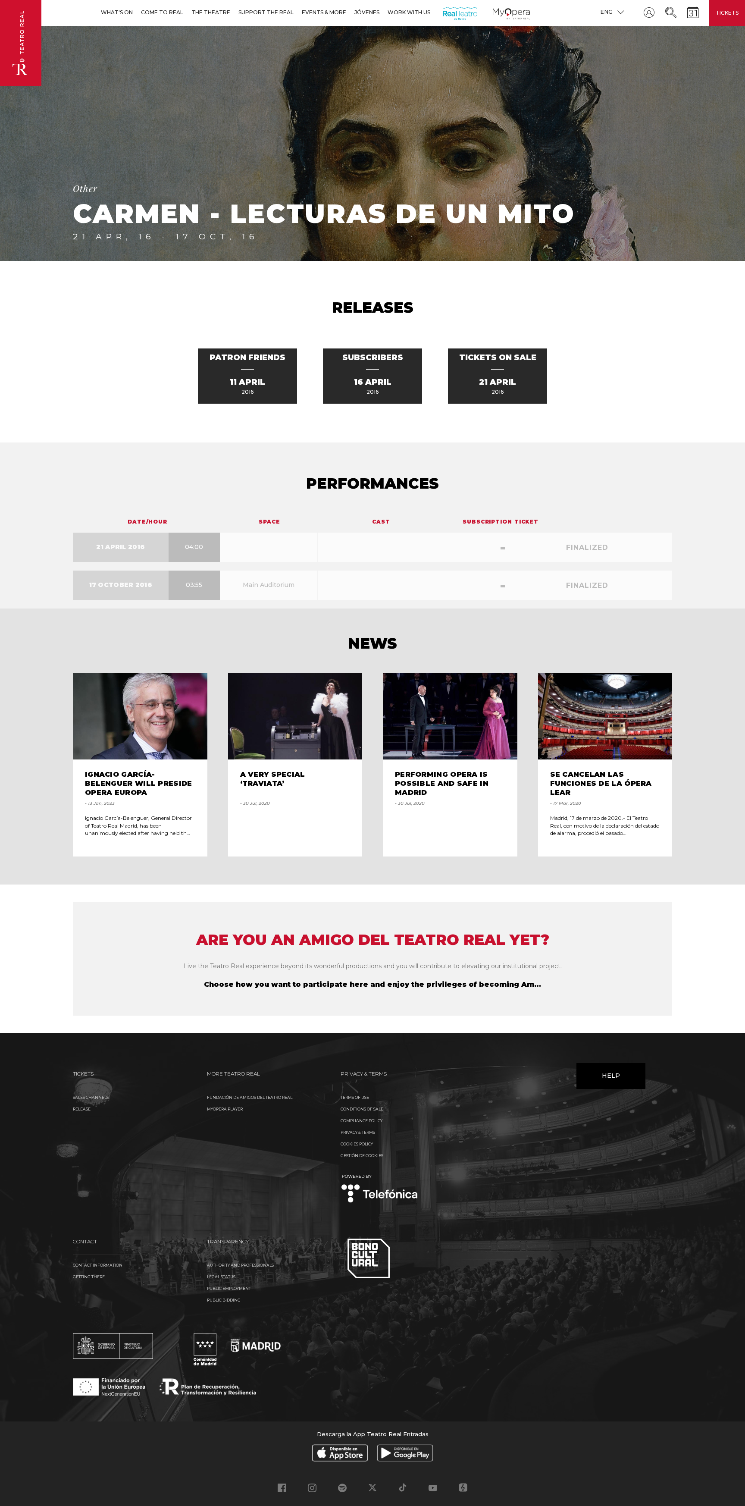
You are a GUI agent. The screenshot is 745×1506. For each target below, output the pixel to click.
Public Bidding (224, 1300)
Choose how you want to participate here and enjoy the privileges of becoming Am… (372, 984)
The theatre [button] (210, 12)
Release (82, 1109)
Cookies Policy (357, 1144)
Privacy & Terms (358, 1132)
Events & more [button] (324, 12)
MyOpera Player (225, 1109)
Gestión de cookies (362, 1155)
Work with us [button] (409, 12)
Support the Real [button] (266, 12)
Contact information (97, 1265)
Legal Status (221, 1276)
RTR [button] (444, 12)
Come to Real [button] (162, 12)
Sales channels (91, 1097)
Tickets (727, 12)
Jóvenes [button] (366, 12)
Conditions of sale (362, 1109)
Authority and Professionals (240, 1265)
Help (611, 1075)
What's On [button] (117, 12)
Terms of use (355, 1097)
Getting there (89, 1276)
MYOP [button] (498, 12)
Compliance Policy (361, 1120)
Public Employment (229, 1288)
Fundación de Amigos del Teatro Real (249, 1097)
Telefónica (380, 1189)
